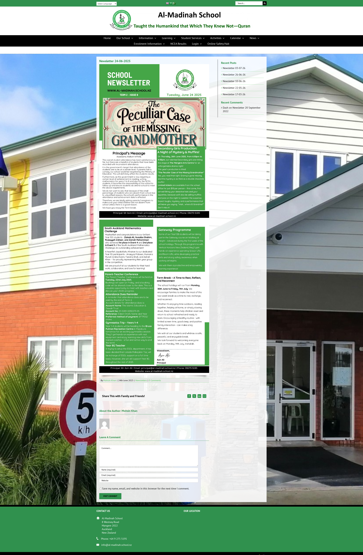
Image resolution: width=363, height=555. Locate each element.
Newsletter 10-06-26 (234, 81)
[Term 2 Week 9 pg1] (154, 65)
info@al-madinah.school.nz (116, 544)
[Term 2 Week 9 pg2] (154, 221)
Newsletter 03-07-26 (234, 68)
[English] (167, 3)
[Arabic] (170, 3)
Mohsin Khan (109, 380)
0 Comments (155, 380)
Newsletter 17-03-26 (234, 94)
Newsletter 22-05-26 (234, 87)
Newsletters (141, 380)
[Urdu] (174, 3)
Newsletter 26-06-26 (234, 74)
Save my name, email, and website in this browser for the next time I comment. (145, 488)
